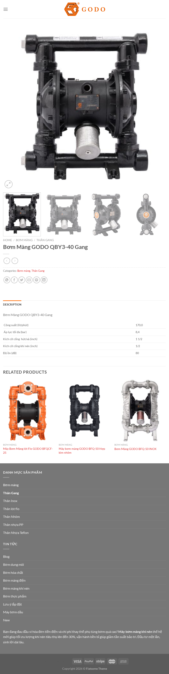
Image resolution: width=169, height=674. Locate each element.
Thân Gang (45, 240)
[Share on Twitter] (21, 280)
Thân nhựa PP (13, 524)
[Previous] (11, 108)
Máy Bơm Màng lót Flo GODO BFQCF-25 (28, 450)
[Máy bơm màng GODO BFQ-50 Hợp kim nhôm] (84, 410)
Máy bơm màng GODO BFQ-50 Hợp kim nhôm (82, 450)
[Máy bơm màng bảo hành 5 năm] (84, 9)
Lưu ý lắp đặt (12, 604)
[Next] (157, 108)
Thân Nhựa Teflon (16, 533)
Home (7, 240)
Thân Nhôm (11, 516)
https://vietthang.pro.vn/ (55, 661)
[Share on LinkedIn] (44, 280)
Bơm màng (24, 240)
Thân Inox (10, 501)
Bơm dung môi (13, 564)
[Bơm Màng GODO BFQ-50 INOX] (140, 410)
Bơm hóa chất (13, 572)
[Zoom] (9, 184)
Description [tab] (12, 304)
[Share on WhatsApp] (7, 280)
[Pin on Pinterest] (36, 280)
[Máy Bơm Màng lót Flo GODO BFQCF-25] (29, 410)
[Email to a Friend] (29, 280)
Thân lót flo (11, 509)
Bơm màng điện (14, 580)
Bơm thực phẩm (14, 596)
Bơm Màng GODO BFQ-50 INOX (135, 449)
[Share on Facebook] (14, 280)
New (6, 620)
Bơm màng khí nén (16, 588)
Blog (6, 556)
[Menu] (5, 9)
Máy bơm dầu (13, 612)
